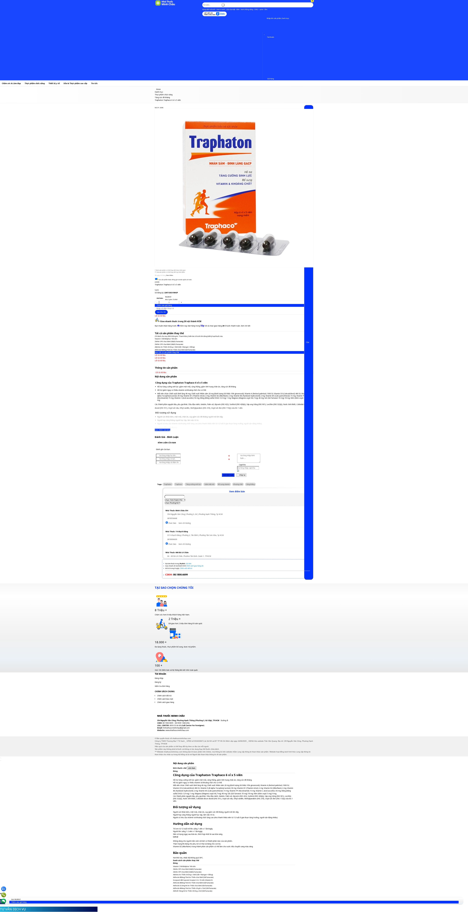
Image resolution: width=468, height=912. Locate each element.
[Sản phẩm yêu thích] (264, 34)
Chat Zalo (172, 523)
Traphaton (167, 484)
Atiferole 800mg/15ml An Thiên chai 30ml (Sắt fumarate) (175, 350)
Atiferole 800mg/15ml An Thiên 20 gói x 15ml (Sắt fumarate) (194, 888)
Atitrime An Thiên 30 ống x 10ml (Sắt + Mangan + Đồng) (175, 347)
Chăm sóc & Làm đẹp (11, 83)
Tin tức (94, 83)
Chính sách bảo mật (165, 699)
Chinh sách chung (165, 691)
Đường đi (224, 720)
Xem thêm (169, 275)
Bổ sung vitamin (224, 484)
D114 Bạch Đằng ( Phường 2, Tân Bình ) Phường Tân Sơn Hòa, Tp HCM (195, 535)
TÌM (308, 342)
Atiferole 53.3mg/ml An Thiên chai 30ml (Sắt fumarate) (192, 885)
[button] (264, 18)
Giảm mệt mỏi (209, 484)
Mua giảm (171, 299)
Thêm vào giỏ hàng (164, 305)
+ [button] (181, 302)
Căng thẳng (250, 484)
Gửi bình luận (228, 475)
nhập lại (242, 475)
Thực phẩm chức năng (35, 83)
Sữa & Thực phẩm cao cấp (75, 83)
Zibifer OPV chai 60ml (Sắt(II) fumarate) (169, 344)
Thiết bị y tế (54, 83)
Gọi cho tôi (161, 312)
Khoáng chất (238, 484)
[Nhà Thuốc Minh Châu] (165, 5)
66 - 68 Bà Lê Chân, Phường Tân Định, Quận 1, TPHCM (189, 556)
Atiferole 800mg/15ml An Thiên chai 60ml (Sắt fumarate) (193, 883)
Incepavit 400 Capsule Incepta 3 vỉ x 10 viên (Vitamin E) (193, 880)
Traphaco (178, 484)
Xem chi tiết (245, 326)
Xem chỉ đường (184, 523)
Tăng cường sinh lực (193, 484)
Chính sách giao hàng (165, 702)
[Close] (0, 760)
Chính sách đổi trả (164, 695)
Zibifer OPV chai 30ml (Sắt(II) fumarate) (169, 341)
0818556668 (172, 518)
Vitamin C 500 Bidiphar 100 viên (166, 339)
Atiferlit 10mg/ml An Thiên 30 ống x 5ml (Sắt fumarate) (192, 891)
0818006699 (172, 539)
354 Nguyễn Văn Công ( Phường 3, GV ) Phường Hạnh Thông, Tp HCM (195, 514)
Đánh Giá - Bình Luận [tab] (166, 437)
